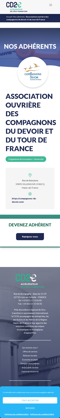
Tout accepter (30, 400)
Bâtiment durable (30, 355)
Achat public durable (30, 368)
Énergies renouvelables (30, 363)
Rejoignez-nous (30, 236)
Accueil (9, 17)
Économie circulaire (30, 360)
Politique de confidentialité (17, 414)
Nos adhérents (19, 17)
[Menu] (51, 5)
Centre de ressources (30, 371)
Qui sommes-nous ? (30, 348)
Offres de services (30, 351)
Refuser (30, 408)
